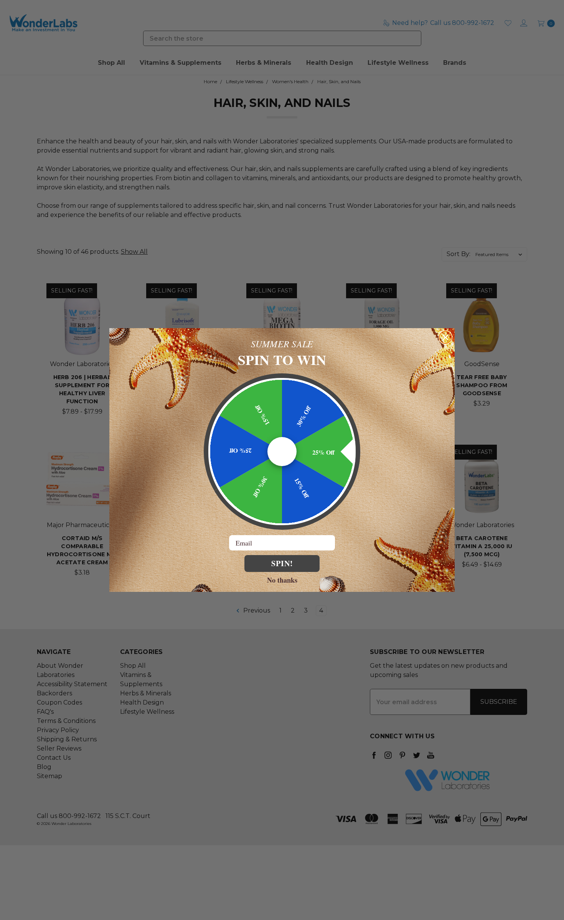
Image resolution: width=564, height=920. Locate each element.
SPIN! (282, 563)
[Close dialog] (445, 337)
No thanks (282, 580)
